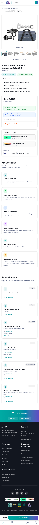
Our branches (6, 481)
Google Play (25, 418)
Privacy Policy (25, 460)
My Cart (4, 458)
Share (17, 59)
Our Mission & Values (8, 436)
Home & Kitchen (26, 439)
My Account (5, 452)
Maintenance (25, 454)
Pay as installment (27, 464)
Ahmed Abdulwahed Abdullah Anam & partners (10, 431)
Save (24, 59)
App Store (13, 418)
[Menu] (2, 3)
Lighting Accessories (11, 8)
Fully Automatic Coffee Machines (28, 435)
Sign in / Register (7, 448)
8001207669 (8, 331)
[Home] (2, 8)
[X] (21, 493)
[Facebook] (12, 493)
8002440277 (6, 477)
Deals (3, 465)
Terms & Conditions (27, 457)
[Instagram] (17, 493)
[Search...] (36, 2)
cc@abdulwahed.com (8, 474)
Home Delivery (25, 450)
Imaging (23, 431)
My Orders (5, 461)
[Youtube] (26, 493)
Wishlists (4, 455)
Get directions (9, 297)
